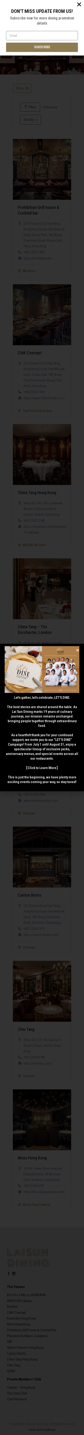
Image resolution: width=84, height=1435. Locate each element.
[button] (77, 650)
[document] (42, 717)
